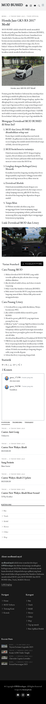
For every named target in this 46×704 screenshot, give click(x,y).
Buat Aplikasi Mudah (36, 629)
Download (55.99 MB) (33, 264)
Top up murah (33, 625)
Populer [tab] (5, 422)
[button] (29, 254)
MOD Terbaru (9, 605)
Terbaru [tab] (29, 422)
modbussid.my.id (7, 563)
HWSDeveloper (7, 565)
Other (5, 532)
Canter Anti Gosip (10, 431)
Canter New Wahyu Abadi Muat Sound (20, 492)
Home (5, 601)
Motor (6, 526)
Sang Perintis (7, 462)
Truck (5, 516)
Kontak (6, 613)
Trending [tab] (17, 422)
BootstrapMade (27, 690)
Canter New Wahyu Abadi (14, 447)
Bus (4, 510)
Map (5, 537)
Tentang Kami (8, 609)
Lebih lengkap (6, 584)
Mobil (5, 521)
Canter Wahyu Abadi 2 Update (16, 477)
